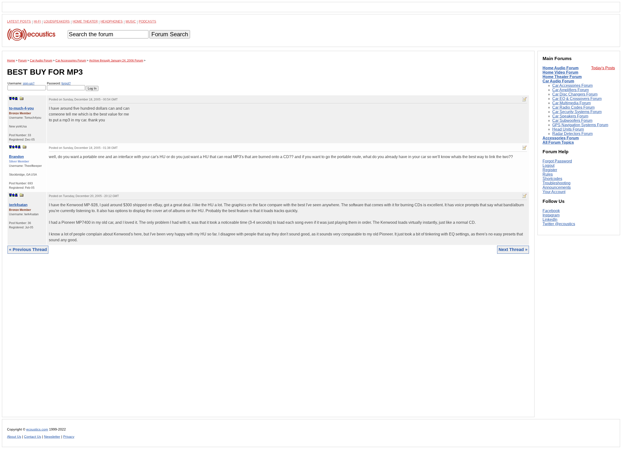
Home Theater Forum (562, 77)
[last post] (16, 98)
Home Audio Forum (561, 68)
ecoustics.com (37, 429)
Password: (59, 83)
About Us (14, 437)
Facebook (551, 211)
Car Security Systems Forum (577, 112)
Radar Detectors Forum (572, 134)
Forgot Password (557, 161)
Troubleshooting (556, 183)
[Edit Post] (524, 99)
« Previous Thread (28, 249)
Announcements (557, 187)
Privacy (68, 437)
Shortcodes (552, 179)
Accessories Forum (561, 138)
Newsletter (52, 437)
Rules (548, 174)
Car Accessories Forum (572, 85)
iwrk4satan (18, 205)
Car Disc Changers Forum (574, 94)
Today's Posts (603, 68)
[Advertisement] (153, 339)
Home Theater (85, 21)
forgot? (66, 83)
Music (131, 21)
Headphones (112, 21)
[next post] (13, 98)
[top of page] (10, 98)
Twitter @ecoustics (559, 224)
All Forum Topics (558, 142)
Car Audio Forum (558, 81)
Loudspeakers (57, 21)
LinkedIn (550, 219)
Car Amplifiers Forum (570, 90)
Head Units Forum (568, 129)
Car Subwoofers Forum (572, 120)
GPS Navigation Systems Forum (580, 125)
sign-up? (29, 83)
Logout (548, 165)
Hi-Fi (37, 21)
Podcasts (147, 21)
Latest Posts (19, 21)
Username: (21, 83)
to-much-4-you (21, 108)
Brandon (16, 156)
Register (550, 170)
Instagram (551, 215)
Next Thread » (513, 249)
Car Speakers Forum (570, 116)
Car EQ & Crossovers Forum (577, 99)
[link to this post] (21, 98)
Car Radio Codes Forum (573, 107)
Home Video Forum (560, 72)
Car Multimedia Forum (571, 103)
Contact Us (32, 437)
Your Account (554, 192)
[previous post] (13, 146)
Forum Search (169, 34)
